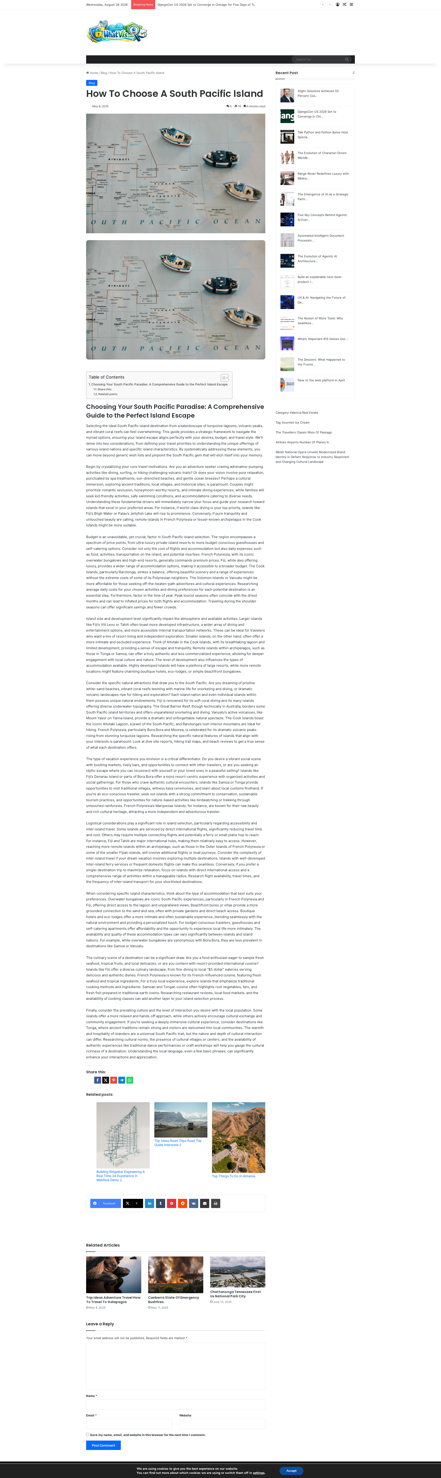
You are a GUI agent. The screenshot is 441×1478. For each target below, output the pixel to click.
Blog (104, 73)
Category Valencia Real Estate (297, 412)
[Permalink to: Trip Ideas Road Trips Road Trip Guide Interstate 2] (181, 1120)
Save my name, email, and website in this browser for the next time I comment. (148, 1435)
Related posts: (108, 394)
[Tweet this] (105, 1080)
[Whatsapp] (129, 1080)
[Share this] (97, 1080)
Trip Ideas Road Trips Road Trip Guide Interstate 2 (178, 1143)
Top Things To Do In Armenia (233, 1176)
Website (185, 1415)
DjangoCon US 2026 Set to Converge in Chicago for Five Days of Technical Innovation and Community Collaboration (241, 4)
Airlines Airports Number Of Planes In (302, 442)
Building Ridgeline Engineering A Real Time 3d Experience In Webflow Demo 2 (120, 1176)
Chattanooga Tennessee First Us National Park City (235, 1294)
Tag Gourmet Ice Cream (292, 422)
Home (93, 73)
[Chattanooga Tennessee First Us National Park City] (237, 1271)
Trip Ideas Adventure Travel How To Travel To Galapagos (113, 1299)
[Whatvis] (117, 32)
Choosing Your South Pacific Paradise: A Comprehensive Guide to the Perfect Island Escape (159, 384)
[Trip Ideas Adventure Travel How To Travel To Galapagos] (113, 1274)
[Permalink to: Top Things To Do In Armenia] (238, 1137)
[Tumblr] (160, 1203)
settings (259, 1473)
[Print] (215, 1203)
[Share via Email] (204, 1203)
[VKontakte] (193, 1203)
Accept (291, 1471)
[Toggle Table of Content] (222, 378)
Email (91, 1415)
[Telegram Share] (121, 1080)
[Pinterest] (171, 1203)
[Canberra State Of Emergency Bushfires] (175, 1274)
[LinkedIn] (149, 1203)
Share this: (105, 389)
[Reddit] (182, 1203)
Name (91, 1396)
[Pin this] (113, 1080)
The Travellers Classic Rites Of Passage (304, 432)
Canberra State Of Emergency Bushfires (173, 1299)
